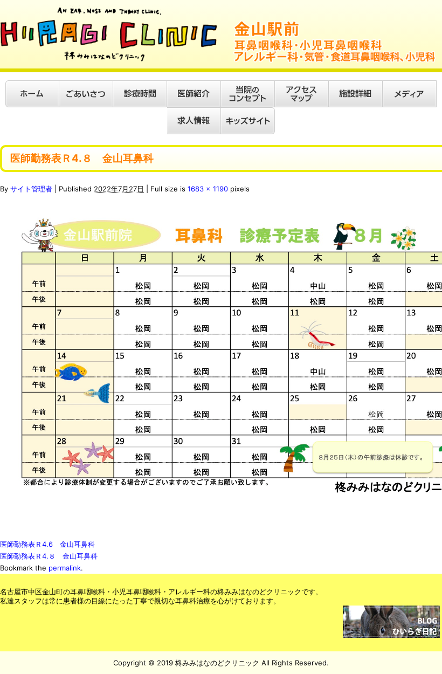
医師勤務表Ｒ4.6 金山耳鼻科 (47, 544)
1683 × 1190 (208, 188)
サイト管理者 (31, 188)
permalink (65, 567)
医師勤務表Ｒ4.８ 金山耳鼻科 (49, 556)
